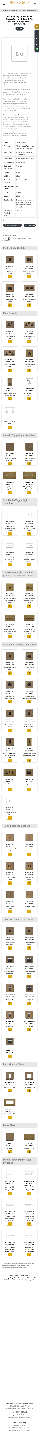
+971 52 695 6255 (20, 1415)
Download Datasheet (13, 225)
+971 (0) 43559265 (20, 1412)
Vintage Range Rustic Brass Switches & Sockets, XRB (20, 1278)
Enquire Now (31, 225)
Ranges (17, 1275)
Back (20, 29)
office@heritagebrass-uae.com (20, 1418)
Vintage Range (25, 1275)
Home (11, 1275)
